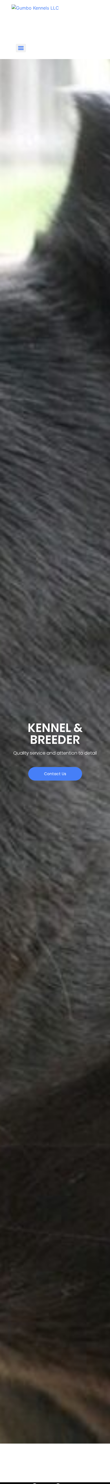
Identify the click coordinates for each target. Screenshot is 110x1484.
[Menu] (21, 48)
